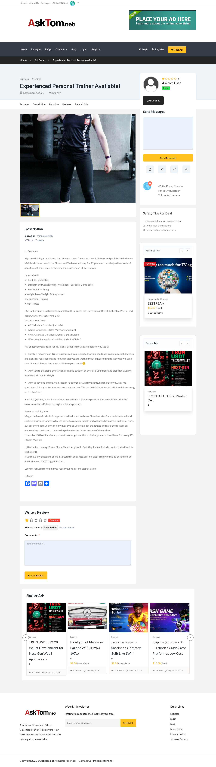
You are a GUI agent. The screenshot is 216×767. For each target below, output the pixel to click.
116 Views (119, 670)
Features (24, 104)
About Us (34, 3)
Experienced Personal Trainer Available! (74, 60)
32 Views (36, 672)
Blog (73, 49)
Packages (45, 3)
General (164, 299)
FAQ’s (48, 49)
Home (24, 49)
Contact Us (61, 49)
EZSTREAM (156, 303)
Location (54, 104)
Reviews (66, 104)
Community (153, 299)
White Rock (165, 186)
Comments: (32, 535)
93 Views (77, 670)
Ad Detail (40, 60)
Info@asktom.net (103, 760)
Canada (175, 195)
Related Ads (81, 104)
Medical (36, 78)
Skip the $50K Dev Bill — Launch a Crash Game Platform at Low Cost (169, 647)
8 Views (159, 670)
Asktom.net (47, 760)
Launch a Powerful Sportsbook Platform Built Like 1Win (126, 647)
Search (24, 3)
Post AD (178, 49)
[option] (168, 288)
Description (39, 104)
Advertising (176, 728)
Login (83, 49)
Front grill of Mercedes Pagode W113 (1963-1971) (86, 647)
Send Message (168, 157)
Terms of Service (179, 738)
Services (24, 78)
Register (96, 49)
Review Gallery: (34, 527)
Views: (55, 92)
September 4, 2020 (33, 92)
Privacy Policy (177, 733)
